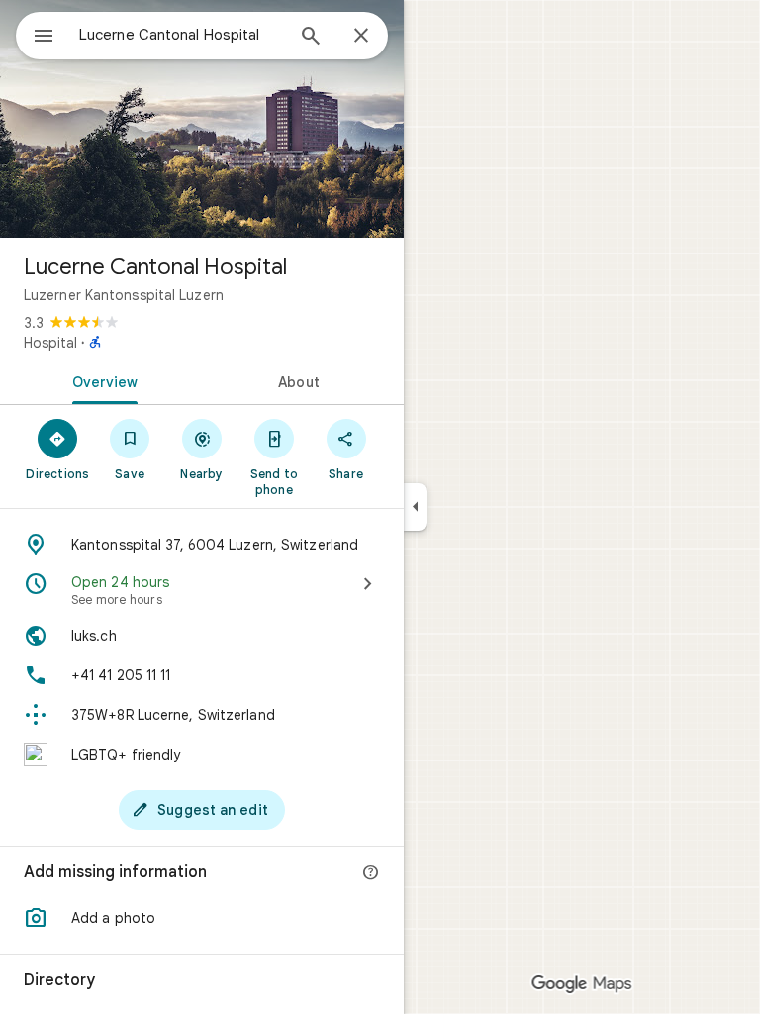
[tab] (101, 380)
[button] (202, 918)
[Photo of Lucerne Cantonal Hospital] (202, 119)
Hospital (50, 343)
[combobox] (181, 35)
